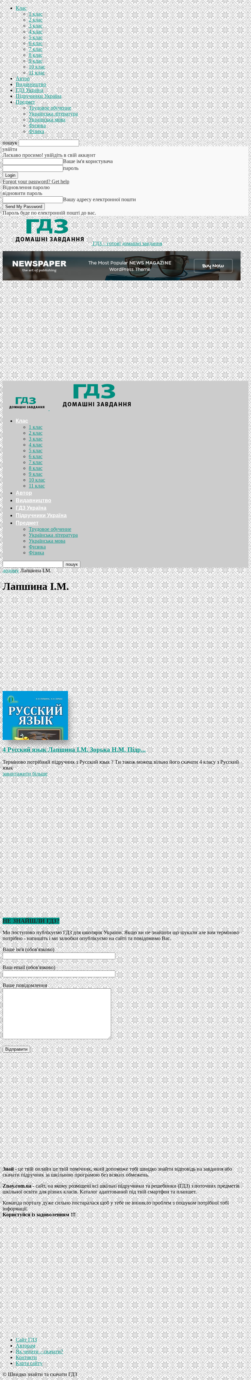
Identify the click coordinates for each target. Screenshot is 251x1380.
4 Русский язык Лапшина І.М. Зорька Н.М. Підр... (74, 749)
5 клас (35, 37)
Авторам (25, 1345)
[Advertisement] (125, 332)
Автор (23, 78)
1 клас (35, 14)
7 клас (35, 49)
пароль (70, 168)
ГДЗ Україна (29, 90)
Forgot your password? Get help (36, 181)
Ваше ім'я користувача (88, 161)
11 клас (37, 72)
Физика (37, 125)
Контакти (26, 1357)
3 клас (35, 25)
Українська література (53, 113)
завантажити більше (25, 773)
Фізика (36, 131)
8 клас (35, 55)
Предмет (25, 102)
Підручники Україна (38, 96)
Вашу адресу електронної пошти (99, 199)
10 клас (37, 66)
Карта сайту (29, 1363)
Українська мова (47, 119)
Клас (21, 8)
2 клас (35, 19)
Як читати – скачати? (39, 1351)
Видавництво (31, 84)
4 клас (35, 31)
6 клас (35, 43)
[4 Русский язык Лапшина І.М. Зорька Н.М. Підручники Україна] (125, 715)
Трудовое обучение (50, 108)
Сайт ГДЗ (26, 1339)
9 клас (35, 61)
